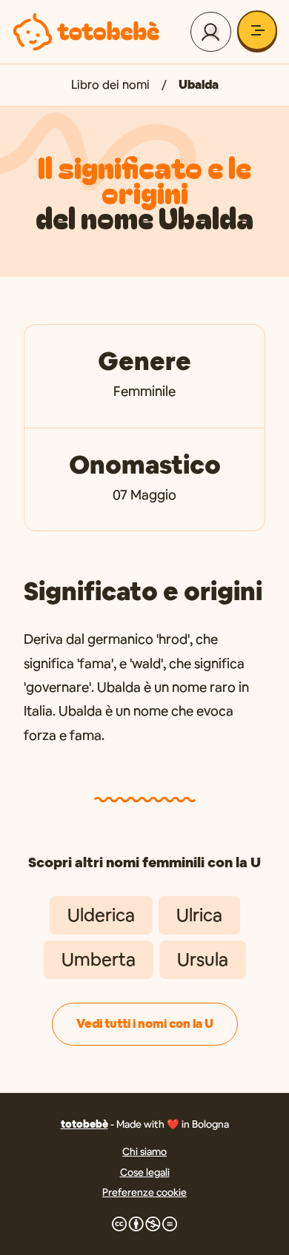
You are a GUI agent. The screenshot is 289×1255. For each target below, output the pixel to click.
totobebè (84, 1124)
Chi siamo (144, 1151)
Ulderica (101, 915)
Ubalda (199, 84)
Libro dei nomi (110, 84)
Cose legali (145, 1172)
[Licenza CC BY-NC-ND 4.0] (144, 1224)
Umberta (99, 959)
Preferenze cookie (144, 1192)
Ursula (202, 959)
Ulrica (199, 915)
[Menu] (257, 30)
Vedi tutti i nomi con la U (144, 1024)
